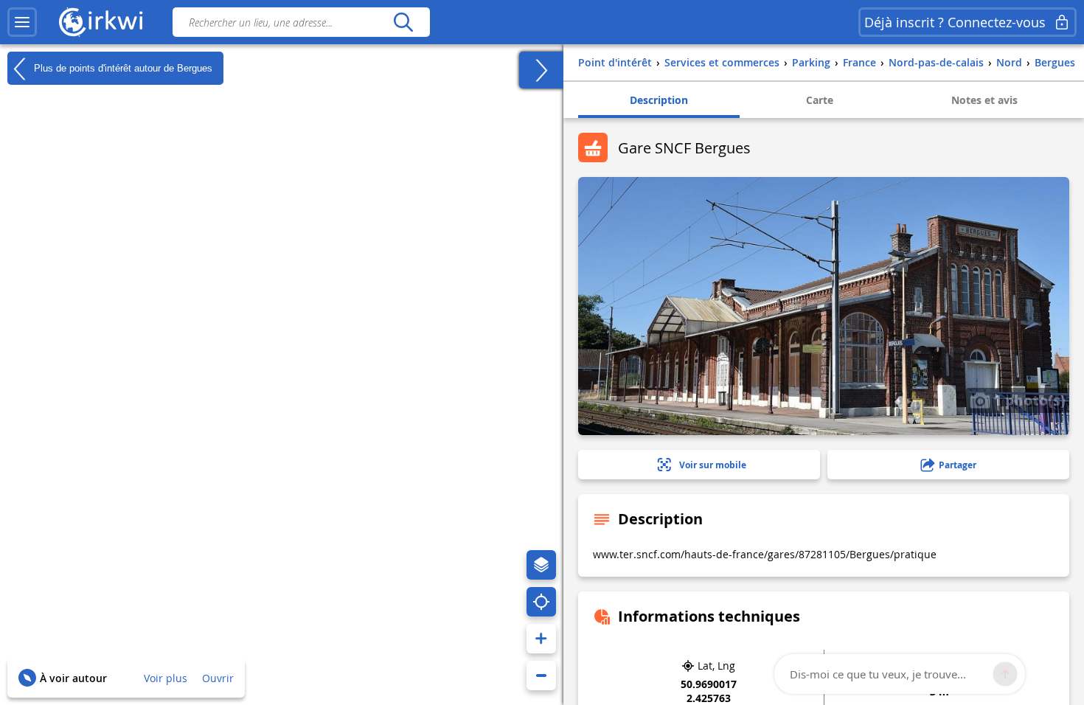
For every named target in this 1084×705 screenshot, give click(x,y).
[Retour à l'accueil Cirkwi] (101, 22)
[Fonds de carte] (541, 565)
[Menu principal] (22, 22)
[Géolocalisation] (541, 602)
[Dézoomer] (541, 675)
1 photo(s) (1028, 399)
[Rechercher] (403, 22)
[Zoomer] (541, 638)
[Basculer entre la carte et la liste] (541, 70)
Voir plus (165, 678)
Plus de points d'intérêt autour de (121, 67)
